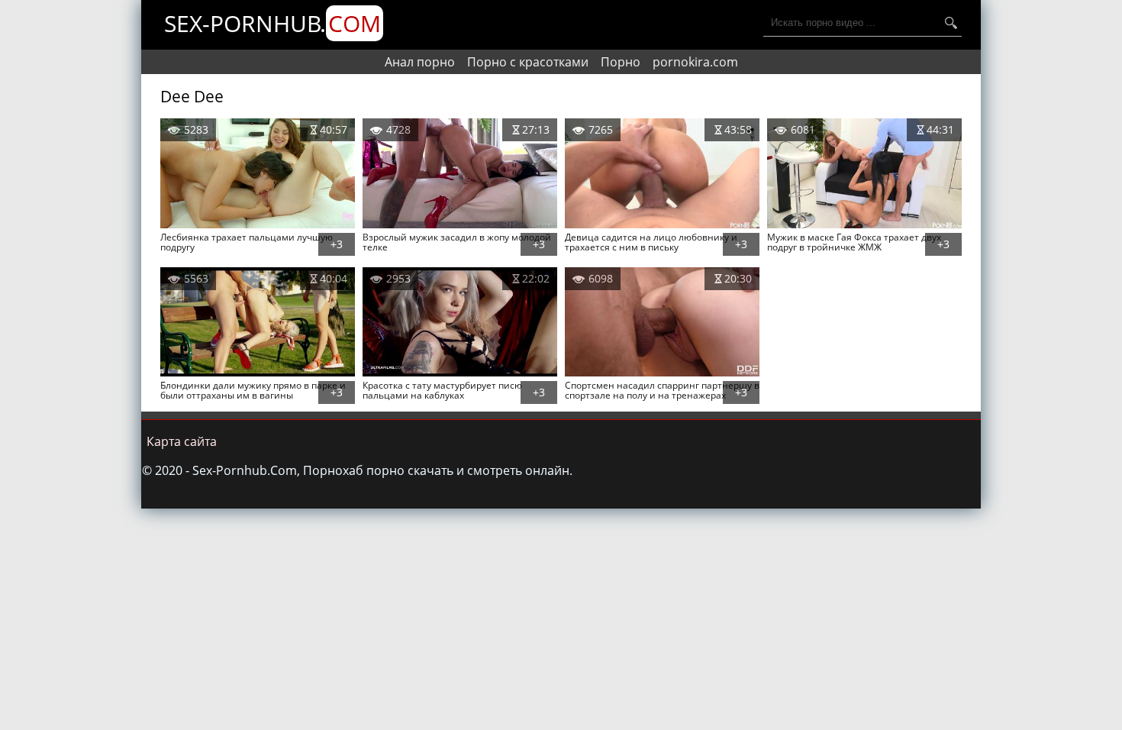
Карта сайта (182, 441)
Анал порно (420, 61)
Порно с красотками (527, 61)
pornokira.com (695, 61)
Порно (620, 61)
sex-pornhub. (272, 23)
